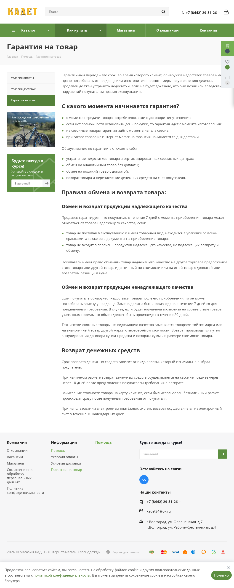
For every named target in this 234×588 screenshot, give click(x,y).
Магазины (15, 463)
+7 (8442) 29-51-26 (201, 13)
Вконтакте (144, 479)
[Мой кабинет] (226, 11)
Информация (64, 442)
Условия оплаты (64, 456)
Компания (17, 442)
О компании (17, 450)
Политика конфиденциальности (25, 490)
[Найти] (163, 11)
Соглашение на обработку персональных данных (19, 475)
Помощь (58, 450)
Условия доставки (66, 463)
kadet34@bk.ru (159, 511)
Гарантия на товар (66, 469)
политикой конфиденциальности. (62, 575)
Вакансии (15, 456)
